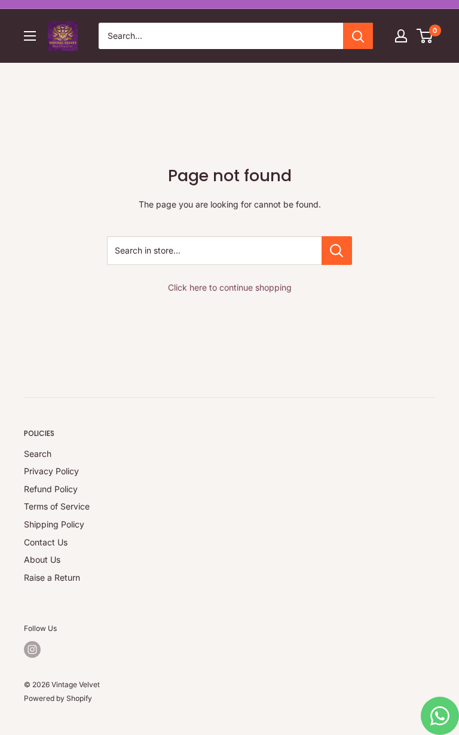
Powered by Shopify (58, 698)
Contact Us (46, 542)
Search (37, 454)
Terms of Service (57, 506)
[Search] (358, 36)
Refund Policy (51, 489)
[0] (425, 36)
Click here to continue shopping (230, 287)
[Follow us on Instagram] (32, 649)
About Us (42, 559)
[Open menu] (30, 36)
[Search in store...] (337, 250)
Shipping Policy (54, 524)
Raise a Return (52, 577)
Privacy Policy (51, 471)
